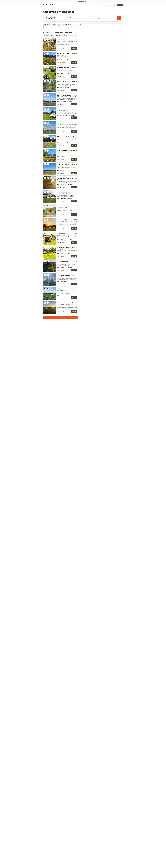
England (56, 8)
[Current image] (47, 49)
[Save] (45, 39)
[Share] (47, 39)
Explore (44, 8)
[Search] (119, 18)
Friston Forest (61, 8)
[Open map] (101, 64)
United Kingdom (50, 8)
